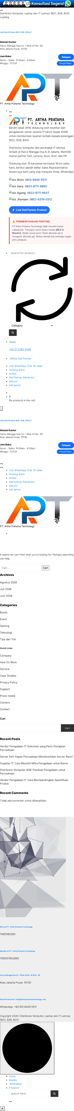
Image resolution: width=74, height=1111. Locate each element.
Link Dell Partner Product (31, 209)
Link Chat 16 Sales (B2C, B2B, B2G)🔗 (16, 32)
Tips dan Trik (8, 639)
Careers (5, 702)
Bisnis (3, 612)
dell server (15, 385)
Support (5, 689)
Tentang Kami (16, 369)
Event (3, 619)
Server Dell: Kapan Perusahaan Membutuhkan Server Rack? (36, 756)
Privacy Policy (8, 682)
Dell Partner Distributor (21, 377)
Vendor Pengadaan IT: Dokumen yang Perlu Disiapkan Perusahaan (32, 748)
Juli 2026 (5, 589)
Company (6, 655)
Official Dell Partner (20, 358)
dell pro (13, 381)
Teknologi (6, 632)
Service (4, 669)
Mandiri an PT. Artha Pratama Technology (17, 951)
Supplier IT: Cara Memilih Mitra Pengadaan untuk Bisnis (34, 763)
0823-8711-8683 (36, 186)
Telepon (66, 57)
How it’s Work (8, 662)
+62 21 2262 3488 (20, 349)
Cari (2, 718)
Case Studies (8, 675)
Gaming (4, 625)
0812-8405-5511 (36, 179)
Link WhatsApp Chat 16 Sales (25, 365)
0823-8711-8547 (38, 193)
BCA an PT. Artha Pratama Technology (16, 927)
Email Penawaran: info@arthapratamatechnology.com (23, 999)
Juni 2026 (6, 595)
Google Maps (65, 63)
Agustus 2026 (8, 582)
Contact (5, 709)
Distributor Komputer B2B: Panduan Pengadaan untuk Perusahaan (32, 771)
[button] (2, 1108)
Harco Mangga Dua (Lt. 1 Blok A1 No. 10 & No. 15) (20, 975)
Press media (7, 695)
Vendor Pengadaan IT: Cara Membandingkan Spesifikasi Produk (34, 781)
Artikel (12, 373)
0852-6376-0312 (41, 199)
